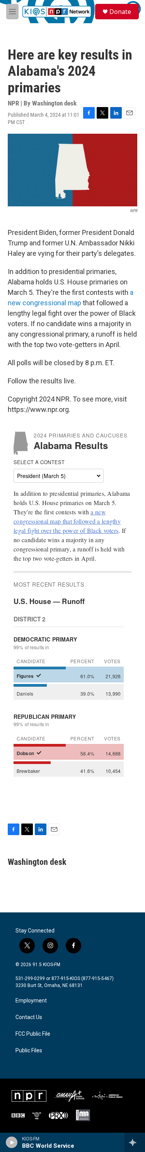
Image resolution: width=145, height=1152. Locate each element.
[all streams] (135, 1142)
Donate (120, 11)
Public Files (28, 1050)
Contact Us (28, 1017)
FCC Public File (32, 1034)
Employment (31, 1001)
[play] (12, 1142)
